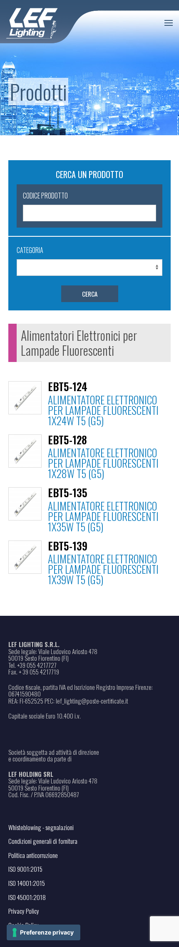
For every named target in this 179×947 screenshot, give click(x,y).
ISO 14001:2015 (26, 883)
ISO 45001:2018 (27, 897)
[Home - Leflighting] (49, 22)
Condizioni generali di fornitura (42, 840)
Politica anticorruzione (33, 855)
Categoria (30, 250)
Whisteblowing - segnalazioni (41, 827)
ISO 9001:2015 (25, 868)
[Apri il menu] (168, 23)
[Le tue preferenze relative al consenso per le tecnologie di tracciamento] (43, 932)
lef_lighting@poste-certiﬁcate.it (92, 700)
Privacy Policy (23, 910)
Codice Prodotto (45, 196)
